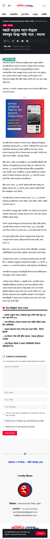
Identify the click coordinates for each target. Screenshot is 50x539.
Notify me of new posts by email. (20, 427)
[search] (38, 5)
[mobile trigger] (5, 5)
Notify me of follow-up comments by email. (25, 421)
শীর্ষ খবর (10, 25)
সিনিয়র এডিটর (7, 46)
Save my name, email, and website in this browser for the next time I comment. (25, 414)
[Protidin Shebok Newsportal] (25, 5)
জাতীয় (4, 25)
